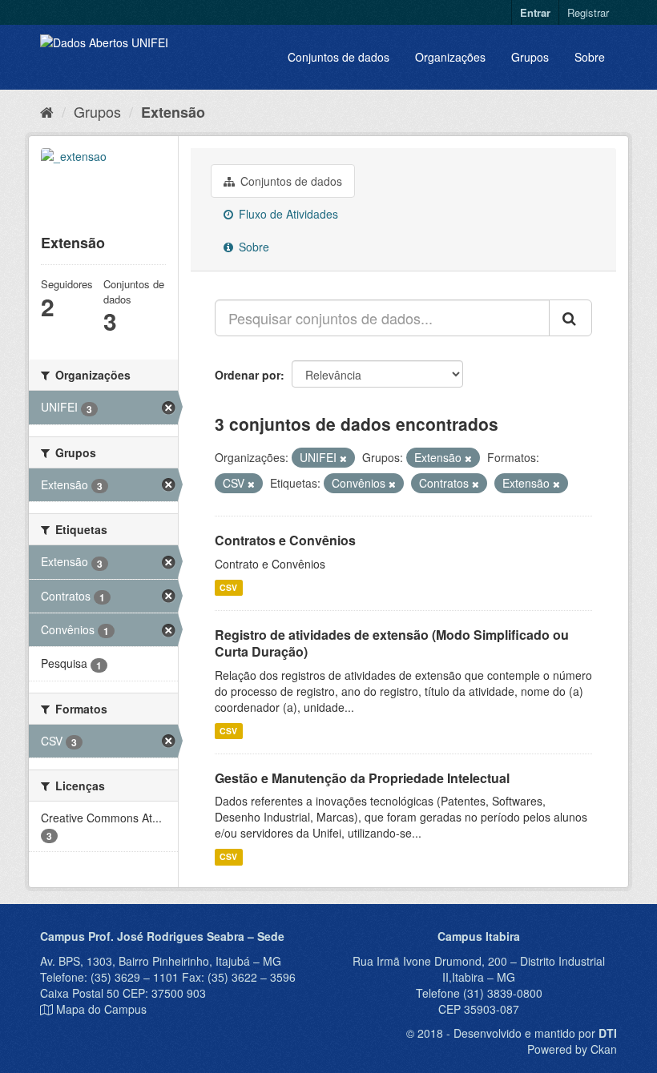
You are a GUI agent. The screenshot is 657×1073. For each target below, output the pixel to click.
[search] (570, 317)
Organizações (450, 57)
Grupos (530, 57)
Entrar (535, 12)
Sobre (589, 57)
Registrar (588, 12)
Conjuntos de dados (338, 57)
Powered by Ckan (572, 1049)
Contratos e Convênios (285, 540)
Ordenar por (247, 375)
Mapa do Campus (101, 1009)
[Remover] (343, 458)
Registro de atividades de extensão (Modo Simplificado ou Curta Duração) (392, 643)
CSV (228, 587)
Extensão (173, 112)
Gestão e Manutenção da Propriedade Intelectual (362, 778)
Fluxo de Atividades (287, 214)
